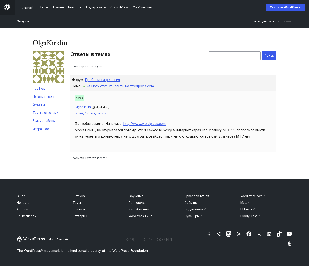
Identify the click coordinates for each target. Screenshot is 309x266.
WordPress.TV (140, 216)
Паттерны (80, 216)
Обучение (136, 196)
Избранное (41, 129)
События (191, 202)
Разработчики (139, 209)
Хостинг (23, 209)
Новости (23, 202)
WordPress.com (253, 196)
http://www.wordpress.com (144, 124)
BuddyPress (250, 216)
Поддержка (137, 202)
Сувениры (194, 216)
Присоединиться (197, 196)
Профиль (39, 88)
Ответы (39, 104)
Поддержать (196, 209)
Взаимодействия (45, 120)
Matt (245, 202)
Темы (77, 202)
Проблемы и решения (102, 80)
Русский (62, 239)
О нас (21, 196)
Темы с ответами (45, 112)
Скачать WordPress (285, 7)
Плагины (79, 209)
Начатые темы (43, 96)
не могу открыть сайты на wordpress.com (120, 86)
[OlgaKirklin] (48, 68)
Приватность (26, 216)
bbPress (248, 209)
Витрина (79, 196)
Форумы (23, 21)
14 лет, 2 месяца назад (90, 113)
